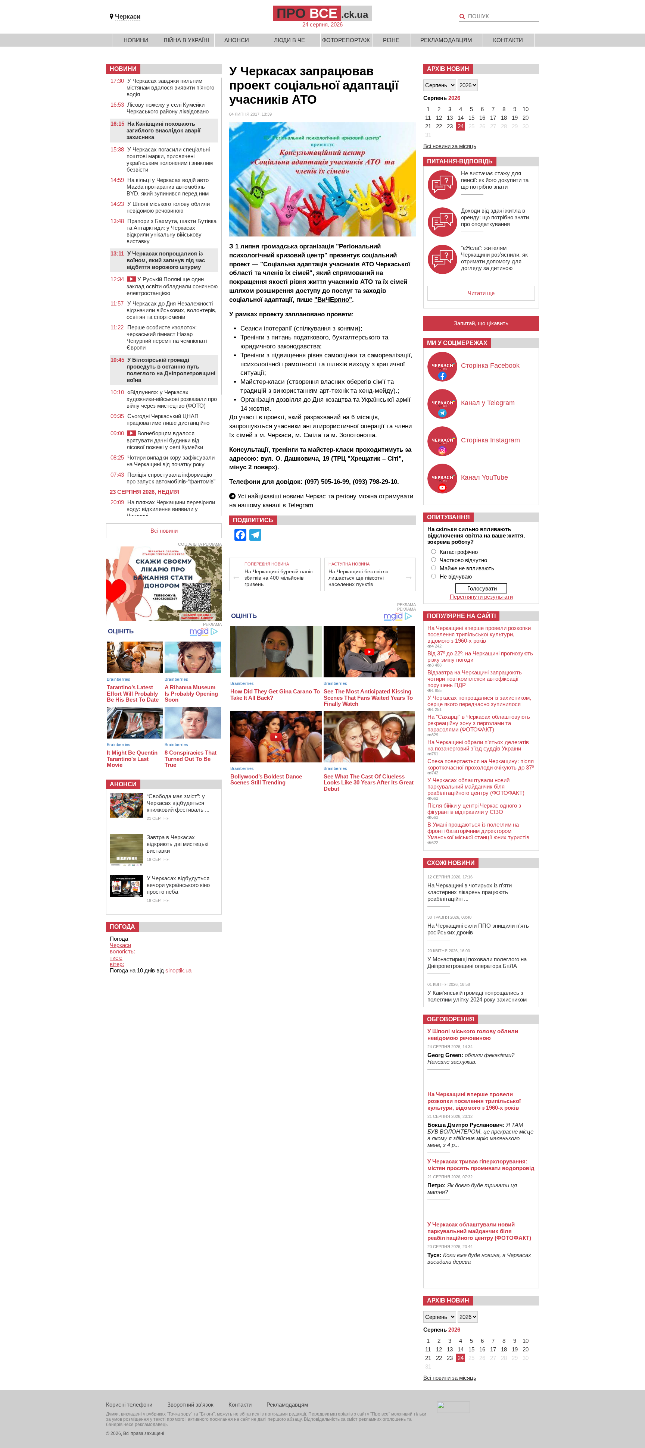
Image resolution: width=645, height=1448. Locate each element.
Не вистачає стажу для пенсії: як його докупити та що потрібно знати (495, 180)
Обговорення (450, 1019)
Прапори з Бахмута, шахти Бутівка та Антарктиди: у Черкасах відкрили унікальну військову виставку (171, 231)
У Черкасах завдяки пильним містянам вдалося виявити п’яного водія (170, 87)
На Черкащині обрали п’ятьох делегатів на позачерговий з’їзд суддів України (478, 745)
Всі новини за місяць (449, 146)
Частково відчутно (463, 560)
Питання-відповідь (460, 161)
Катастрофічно (459, 552)
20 (526, 118)
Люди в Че (289, 40)
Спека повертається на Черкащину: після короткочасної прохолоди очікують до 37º (480, 764)
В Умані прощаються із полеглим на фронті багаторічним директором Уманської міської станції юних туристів (478, 830)
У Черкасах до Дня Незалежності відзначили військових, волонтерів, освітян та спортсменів (171, 310)
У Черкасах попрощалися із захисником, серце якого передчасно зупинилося (479, 701)
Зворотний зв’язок (190, 1404)
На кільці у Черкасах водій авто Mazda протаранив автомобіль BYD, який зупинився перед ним (168, 187)
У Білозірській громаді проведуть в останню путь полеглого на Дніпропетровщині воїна (171, 370)
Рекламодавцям (446, 40)
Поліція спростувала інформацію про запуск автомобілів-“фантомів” (171, 478)
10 (526, 109)
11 (428, 118)
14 (461, 118)
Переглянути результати (481, 596)
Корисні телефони (129, 1404)
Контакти (508, 40)
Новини (136, 40)
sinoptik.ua (178, 970)
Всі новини (164, 530)
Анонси (236, 40)
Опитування (448, 517)
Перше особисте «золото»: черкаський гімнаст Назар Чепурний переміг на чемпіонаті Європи (167, 337)
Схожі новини (451, 863)
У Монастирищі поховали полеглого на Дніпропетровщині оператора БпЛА (477, 962)
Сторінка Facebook (490, 365)
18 (504, 118)
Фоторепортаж (346, 40)
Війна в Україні (186, 40)
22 (439, 126)
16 (482, 118)
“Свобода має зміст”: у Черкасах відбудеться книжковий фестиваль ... (178, 803)
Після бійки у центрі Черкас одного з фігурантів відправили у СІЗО (474, 808)
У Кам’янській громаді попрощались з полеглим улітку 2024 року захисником (477, 996)
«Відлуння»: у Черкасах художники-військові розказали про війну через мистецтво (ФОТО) (172, 399)
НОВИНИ (123, 69)
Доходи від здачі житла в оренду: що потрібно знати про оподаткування (495, 217)
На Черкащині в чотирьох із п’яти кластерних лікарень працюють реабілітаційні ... (469, 892)
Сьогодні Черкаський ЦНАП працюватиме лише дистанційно (168, 419)
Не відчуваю (456, 576)
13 (450, 118)
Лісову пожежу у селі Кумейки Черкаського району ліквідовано (168, 108)
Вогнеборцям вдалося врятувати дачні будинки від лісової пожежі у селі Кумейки (165, 440)
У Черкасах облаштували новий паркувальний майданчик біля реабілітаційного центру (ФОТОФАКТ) (475, 786)
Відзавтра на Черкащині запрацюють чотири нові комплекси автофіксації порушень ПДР (474, 678)
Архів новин (448, 69)
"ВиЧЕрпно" (333, 299)
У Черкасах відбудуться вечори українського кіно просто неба (178, 885)
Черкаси (127, 16)
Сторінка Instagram (490, 440)
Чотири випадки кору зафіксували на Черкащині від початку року (171, 460)
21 (428, 126)
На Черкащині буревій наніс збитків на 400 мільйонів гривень (278, 577)
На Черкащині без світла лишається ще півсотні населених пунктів (358, 577)
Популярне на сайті (461, 616)
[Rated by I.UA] (453, 1411)
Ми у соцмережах (457, 343)
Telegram (300, 505)
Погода (122, 927)
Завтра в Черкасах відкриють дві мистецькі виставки (177, 844)
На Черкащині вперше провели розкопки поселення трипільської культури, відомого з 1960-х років (479, 634)
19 (515, 118)
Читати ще (481, 293)
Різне (391, 40)
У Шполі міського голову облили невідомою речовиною (168, 207)
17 (493, 118)
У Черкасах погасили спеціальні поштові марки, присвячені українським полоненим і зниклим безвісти (170, 159)
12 (439, 118)
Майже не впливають (467, 568)
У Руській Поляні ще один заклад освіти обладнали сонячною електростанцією (172, 286)
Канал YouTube (484, 477)
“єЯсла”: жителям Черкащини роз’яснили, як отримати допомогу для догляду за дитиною (494, 258)
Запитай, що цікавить (481, 323)
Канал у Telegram (488, 403)
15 (471, 118)
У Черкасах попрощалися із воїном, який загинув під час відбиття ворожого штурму (166, 260)
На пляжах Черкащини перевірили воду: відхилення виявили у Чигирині (171, 509)
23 (450, 126)
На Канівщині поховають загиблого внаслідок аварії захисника (163, 130)
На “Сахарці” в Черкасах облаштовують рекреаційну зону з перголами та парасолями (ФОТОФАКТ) (478, 723)
